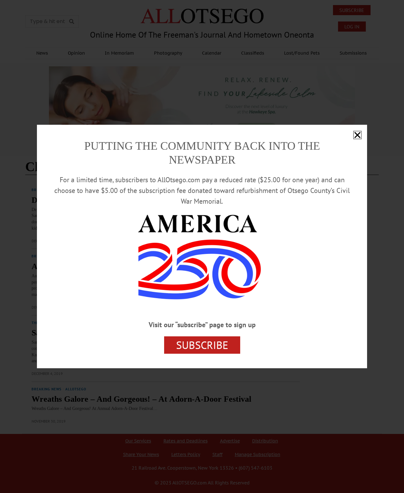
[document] (202, 246)
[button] (357, 135)
